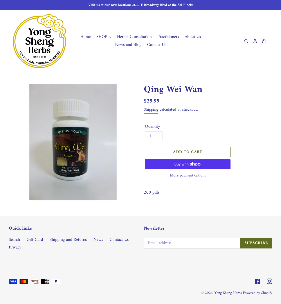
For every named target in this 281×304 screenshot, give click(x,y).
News (98, 240)
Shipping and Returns (68, 240)
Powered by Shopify (257, 293)
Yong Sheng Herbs (228, 293)
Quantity (152, 127)
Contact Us (119, 240)
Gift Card (35, 240)
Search (14, 240)
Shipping (151, 109)
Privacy (15, 247)
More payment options (188, 175)
